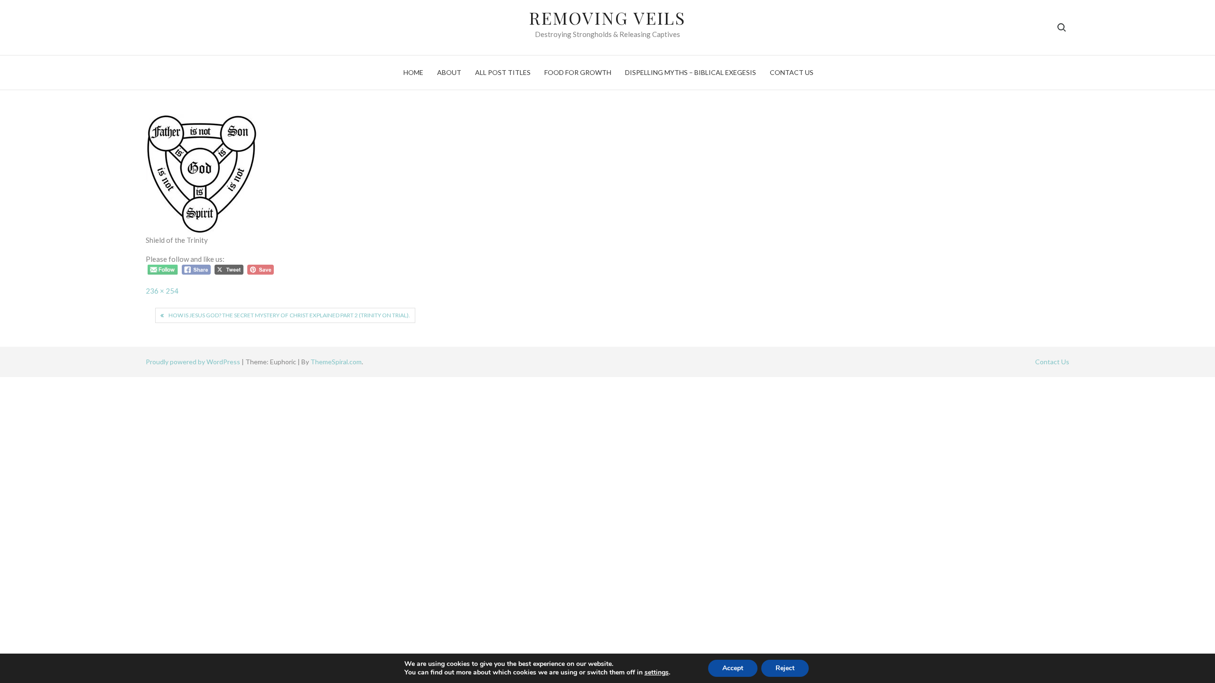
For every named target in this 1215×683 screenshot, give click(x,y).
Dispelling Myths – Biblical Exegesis (690, 72)
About (449, 72)
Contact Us (791, 72)
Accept (732, 668)
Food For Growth (577, 72)
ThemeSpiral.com (336, 362)
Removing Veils (607, 17)
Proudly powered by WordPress (194, 362)
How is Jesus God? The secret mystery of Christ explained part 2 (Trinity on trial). (289, 315)
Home (413, 72)
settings (657, 672)
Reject (785, 668)
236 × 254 (162, 290)
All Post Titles (503, 72)
